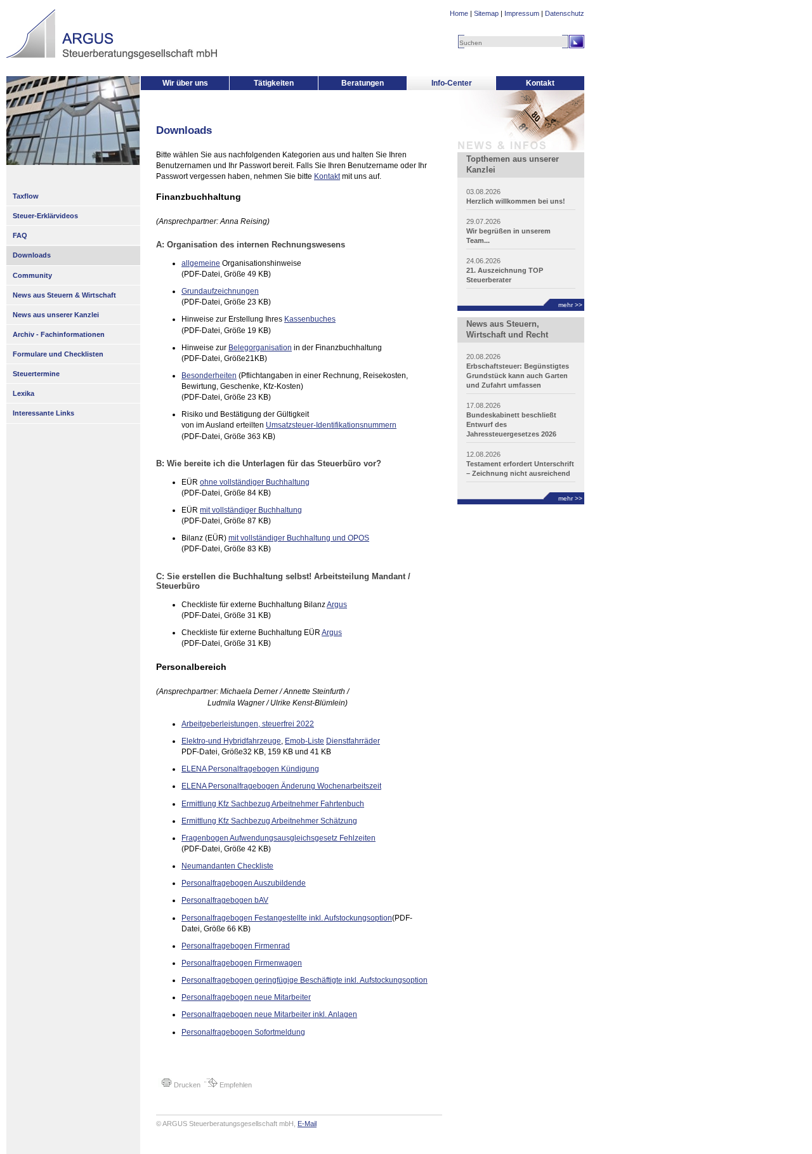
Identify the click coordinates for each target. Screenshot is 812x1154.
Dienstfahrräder (353, 741)
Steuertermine (36, 373)
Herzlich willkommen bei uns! (515, 201)
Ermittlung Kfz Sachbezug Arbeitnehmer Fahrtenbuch (272, 803)
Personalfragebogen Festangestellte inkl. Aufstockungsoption (286, 918)
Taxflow (26, 196)
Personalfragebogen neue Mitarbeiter (246, 997)
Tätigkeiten (274, 83)
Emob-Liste (304, 741)
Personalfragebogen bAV (224, 900)
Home (459, 13)
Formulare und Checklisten (58, 354)
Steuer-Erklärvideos (45, 216)
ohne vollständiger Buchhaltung (255, 482)
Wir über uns (185, 83)
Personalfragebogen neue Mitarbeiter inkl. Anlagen (269, 1014)
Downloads (32, 255)
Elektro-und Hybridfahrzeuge (231, 741)
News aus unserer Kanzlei (56, 314)
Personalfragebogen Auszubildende (243, 883)
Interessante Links (43, 413)
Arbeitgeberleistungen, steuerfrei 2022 (247, 723)
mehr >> (570, 304)
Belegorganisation (260, 347)
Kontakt (540, 83)
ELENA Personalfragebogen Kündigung (250, 768)
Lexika (23, 393)
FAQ (20, 235)
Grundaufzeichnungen (220, 291)
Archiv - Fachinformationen (59, 334)
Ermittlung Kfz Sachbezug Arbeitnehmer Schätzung (269, 820)
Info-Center (451, 83)
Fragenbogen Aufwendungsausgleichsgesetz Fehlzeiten (278, 838)
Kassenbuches (310, 319)
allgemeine (200, 263)
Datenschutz (564, 13)
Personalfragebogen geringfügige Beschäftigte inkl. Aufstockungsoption (304, 980)
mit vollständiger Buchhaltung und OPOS (298, 538)
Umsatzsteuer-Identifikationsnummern (331, 425)
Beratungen (362, 83)
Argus (337, 604)
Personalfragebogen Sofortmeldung (243, 1032)
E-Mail (307, 1123)
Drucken (186, 1085)
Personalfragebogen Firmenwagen (241, 963)
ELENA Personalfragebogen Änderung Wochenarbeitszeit (281, 786)
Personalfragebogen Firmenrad (235, 945)
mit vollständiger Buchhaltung (251, 510)
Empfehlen (235, 1085)
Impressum (521, 13)
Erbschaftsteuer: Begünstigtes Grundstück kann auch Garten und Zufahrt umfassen (517, 375)
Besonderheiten (209, 375)
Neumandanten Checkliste (227, 866)
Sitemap (486, 13)
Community (32, 275)
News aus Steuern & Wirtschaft (64, 295)
